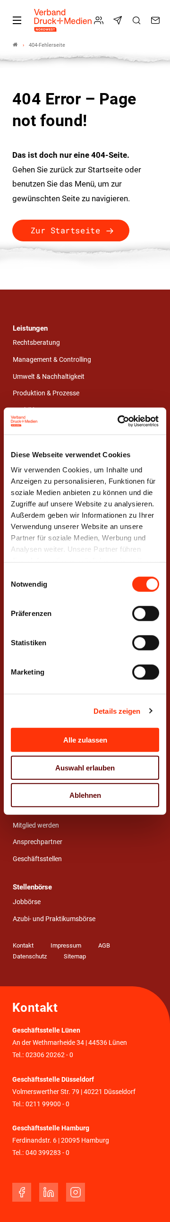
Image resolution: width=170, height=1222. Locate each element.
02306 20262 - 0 (49, 1055)
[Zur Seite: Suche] (137, 20)
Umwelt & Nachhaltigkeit (49, 377)
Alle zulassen (85, 740)
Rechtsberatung (36, 343)
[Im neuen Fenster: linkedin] (48, 1192)
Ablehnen (85, 795)
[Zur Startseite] (63, 20)
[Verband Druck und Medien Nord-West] (15, 45)
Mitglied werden (36, 825)
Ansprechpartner (37, 842)
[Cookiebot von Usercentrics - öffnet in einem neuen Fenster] (120, 420)
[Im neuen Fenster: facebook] (21, 1192)
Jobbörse (27, 902)
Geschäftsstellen (37, 859)
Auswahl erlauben (85, 767)
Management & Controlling (52, 360)
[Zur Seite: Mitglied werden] (100, 20)
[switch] (145, 613)
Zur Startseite (65, 230)
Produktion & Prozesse (46, 393)
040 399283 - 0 (47, 1153)
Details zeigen (117, 711)
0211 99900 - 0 (47, 1104)
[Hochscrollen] (149, 1201)
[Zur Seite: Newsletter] (119, 20)
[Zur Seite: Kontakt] (156, 20)
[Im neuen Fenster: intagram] (75, 1192)
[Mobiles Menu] (17, 20)
